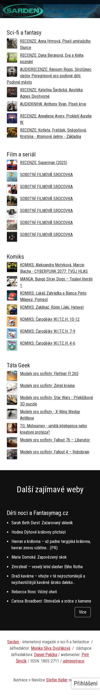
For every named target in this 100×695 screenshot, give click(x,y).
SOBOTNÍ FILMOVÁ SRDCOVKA (46, 174)
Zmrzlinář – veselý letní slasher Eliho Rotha (47, 566)
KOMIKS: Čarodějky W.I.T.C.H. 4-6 (47, 343)
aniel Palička (47, 654)
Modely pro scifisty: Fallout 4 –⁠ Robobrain (54, 451)
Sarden (13, 641)
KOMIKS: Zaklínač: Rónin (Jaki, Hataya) (52, 307)
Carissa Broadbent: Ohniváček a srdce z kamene (51, 601)
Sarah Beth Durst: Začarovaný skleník (42, 522)
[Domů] (23, 15)
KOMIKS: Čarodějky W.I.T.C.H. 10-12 (49, 319)
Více (82, 612)
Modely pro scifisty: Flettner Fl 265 (49, 373)
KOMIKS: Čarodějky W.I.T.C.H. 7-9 (47, 331)
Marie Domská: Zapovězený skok (39, 557)
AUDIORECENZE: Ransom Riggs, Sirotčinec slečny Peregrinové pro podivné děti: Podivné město (49, 76)
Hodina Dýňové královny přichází (38, 532)
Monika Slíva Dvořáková (50, 648)
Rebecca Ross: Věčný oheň (34, 591)
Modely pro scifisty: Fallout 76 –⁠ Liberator (55, 439)
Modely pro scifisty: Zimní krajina (47, 385)
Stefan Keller (57, 679)
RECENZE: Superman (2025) (43, 162)
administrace (73, 661)
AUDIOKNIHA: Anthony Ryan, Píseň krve (53, 104)
